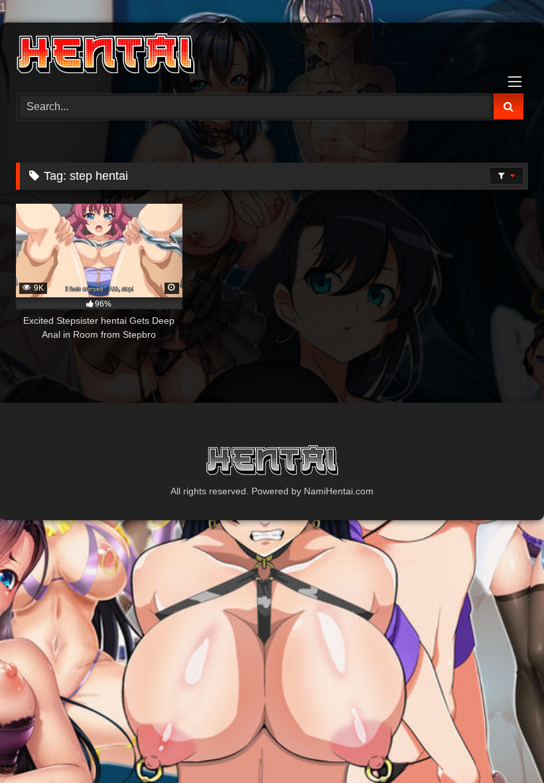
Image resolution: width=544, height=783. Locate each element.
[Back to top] (502, 746)
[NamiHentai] (272, 53)
